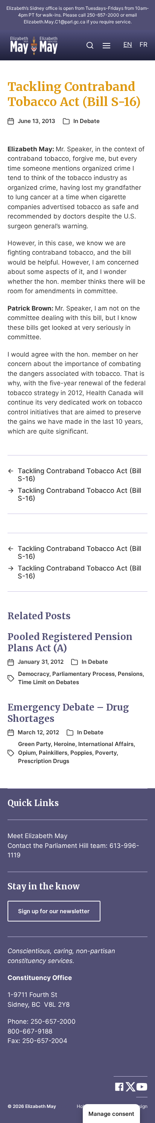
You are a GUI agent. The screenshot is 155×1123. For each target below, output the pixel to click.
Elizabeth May (40, 1106)
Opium (27, 752)
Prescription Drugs (43, 761)
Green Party (34, 744)
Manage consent (111, 1113)
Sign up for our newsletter (54, 911)
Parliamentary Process (83, 673)
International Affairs (106, 744)
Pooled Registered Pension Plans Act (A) (70, 642)
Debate (90, 121)
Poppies (81, 752)
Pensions (130, 673)
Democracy (33, 673)
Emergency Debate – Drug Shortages (68, 713)
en (127, 44)
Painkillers (53, 752)
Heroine (64, 744)
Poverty (106, 752)
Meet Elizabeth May (37, 836)
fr (143, 44)
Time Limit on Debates (48, 682)
